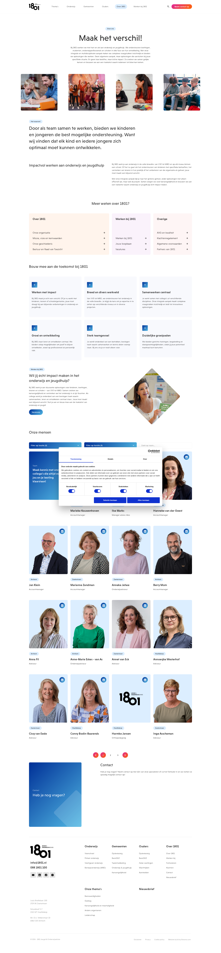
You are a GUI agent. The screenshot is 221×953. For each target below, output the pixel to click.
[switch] (97, 491)
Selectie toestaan (110, 500)
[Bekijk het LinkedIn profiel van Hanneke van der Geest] (186, 457)
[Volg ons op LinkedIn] (39, 875)
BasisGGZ (116, 858)
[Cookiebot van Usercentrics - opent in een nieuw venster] (150, 451)
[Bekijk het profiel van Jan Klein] (48, 550)
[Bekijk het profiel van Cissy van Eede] (48, 698)
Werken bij (170, 858)
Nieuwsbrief (171, 877)
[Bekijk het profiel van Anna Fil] (48, 624)
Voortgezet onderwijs (94, 863)
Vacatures (36, 412)
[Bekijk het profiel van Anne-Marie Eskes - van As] (89, 624)
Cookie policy (159, 939)
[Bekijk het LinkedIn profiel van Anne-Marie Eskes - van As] (103, 605)
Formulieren (171, 863)
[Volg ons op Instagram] (52, 875)
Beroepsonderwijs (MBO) (95, 868)
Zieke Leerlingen (146, 863)
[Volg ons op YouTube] (33, 875)
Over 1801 (121, 6)
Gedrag (88, 901)
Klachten (170, 868)
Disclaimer (138, 939)
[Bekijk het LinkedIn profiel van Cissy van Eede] (62, 680)
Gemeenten (89, 6)
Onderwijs (71, 6)
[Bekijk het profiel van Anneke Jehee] (131, 550)
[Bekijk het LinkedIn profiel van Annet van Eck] (145, 605)
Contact (169, 873)
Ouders (105, 6)
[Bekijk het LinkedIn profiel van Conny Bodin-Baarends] (103, 680)
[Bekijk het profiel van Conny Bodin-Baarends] (89, 698)
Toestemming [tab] (75, 459)
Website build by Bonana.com (179, 939)
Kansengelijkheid (119, 873)
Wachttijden (144, 868)
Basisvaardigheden (93, 896)
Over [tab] (145, 459)
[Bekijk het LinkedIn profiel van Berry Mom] (186, 531)
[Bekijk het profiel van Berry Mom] (172, 550)
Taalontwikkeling (119, 863)
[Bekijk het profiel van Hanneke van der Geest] (172, 475)
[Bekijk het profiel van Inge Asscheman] (172, 698)
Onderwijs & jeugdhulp (122, 868)
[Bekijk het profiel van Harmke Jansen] (131, 698)
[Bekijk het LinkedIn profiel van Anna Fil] (62, 605)
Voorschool (89, 853)
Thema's (55, 6)
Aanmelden (144, 873)
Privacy (148, 939)
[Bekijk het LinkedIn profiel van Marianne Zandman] (103, 531)
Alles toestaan (143, 500)
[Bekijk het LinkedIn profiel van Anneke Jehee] (145, 531)
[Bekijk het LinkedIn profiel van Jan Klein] (62, 531)
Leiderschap (90, 915)
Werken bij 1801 (140, 6)
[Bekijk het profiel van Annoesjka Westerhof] (172, 624)
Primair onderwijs (92, 858)
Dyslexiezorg (117, 853)
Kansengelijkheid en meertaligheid (99, 906)
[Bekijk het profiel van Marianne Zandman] (89, 550)
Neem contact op (181, 7)
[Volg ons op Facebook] (46, 875)
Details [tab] (110, 459)
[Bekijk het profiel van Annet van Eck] (131, 624)
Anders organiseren (93, 910)
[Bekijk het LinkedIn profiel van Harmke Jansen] (145, 680)
